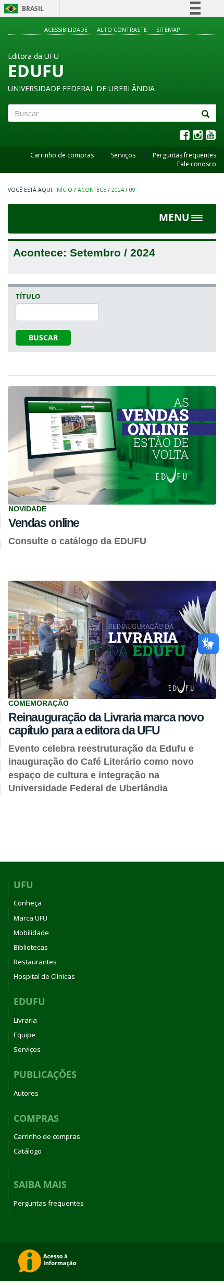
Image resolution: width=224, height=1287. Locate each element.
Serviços (123, 155)
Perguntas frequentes (184, 155)
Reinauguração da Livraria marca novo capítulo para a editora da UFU (105, 723)
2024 (117, 189)
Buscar (43, 337)
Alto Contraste (122, 29)
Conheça (28, 903)
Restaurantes (35, 961)
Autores (26, 1093)
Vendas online (43, 523)
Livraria (25, 1020)
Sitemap (168, 29)
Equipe (24, 1034)
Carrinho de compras (62, 155)
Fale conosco (196, 164)
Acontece (92, 189)
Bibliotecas (31, 947)
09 (132, 189)
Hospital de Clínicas (44, 976)
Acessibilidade (66, 29)
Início (63, 189)
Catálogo (28, 1151)
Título (28, 296)
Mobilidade (31, 932)
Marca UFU (30, 918)
